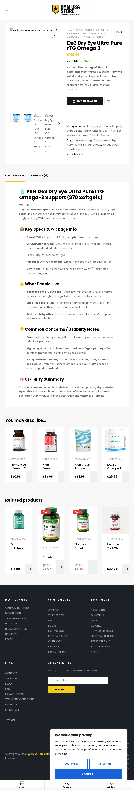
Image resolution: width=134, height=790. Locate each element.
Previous (59, 143)
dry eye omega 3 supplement (93, 140)
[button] (53, 37)
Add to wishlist (108, 101)
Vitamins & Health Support (91, 37)
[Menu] (6, 9)
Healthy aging (74, 30)
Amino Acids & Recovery (55, 459)
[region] (88, 756)
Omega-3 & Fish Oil (90, 33)
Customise (71, 763)
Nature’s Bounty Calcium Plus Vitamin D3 (50, 555)
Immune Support (91, 30)
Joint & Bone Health (79, 130)
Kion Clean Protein (82, 466)
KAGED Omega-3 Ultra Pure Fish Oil (114, 467)
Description (15, 176)
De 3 (119, 32)
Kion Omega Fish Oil (48, 467)
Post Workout (82, 459)
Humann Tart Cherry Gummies (115, 546)
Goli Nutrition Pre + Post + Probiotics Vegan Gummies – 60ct (18, 546)
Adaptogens (16, 459)
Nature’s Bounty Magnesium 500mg (82, 546)
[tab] (15, 176)
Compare (71, 111)
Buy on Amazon (87, 101)
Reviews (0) (40, 176)
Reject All (105, 763)
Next (59, 123)
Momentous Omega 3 (18, 466)
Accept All (88, 774)
